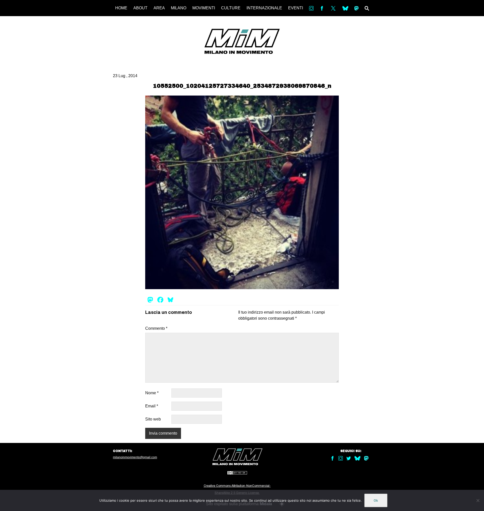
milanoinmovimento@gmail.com (135, 457)
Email (151, 406)
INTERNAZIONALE (264, 8)
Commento (156, 328)
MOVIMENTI (203, 8)
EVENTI (295, 8)
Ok (376, 500)
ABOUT (140, 8)
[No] (477, 500)
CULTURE (230, 8)
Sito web (153, 419)
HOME (121, 8)
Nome (152, 393)
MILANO (178, 8)
